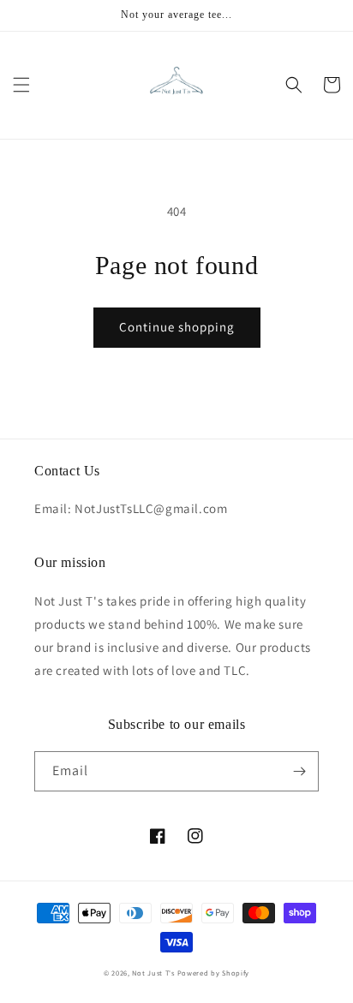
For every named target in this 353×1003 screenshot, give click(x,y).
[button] (21, 85)
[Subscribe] (299, 771)
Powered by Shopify (213, 972)
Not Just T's (153, 972)
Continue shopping (177, 327)
